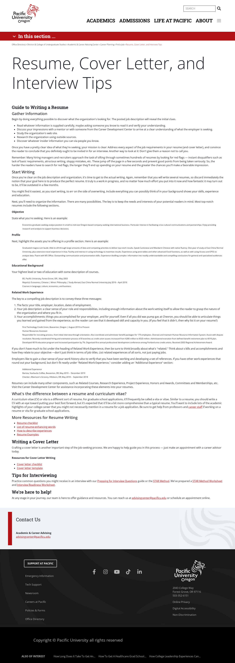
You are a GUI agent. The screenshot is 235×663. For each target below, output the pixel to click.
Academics (100, 20)
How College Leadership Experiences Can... (175, 656)
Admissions (134, 20)
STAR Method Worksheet (207, 481)
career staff (195, 407)
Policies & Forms (35, 610)
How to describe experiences (34, 430)
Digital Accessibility (184, 608)
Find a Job (120, 44)
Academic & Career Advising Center (83, 44)
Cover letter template (30, 468)
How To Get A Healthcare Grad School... (122, 656)
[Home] (26, 13)
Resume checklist (27, 423)
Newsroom (32, 593)
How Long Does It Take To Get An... (74, 656)
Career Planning (107, 44)
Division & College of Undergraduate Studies (46, 44)
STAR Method (161, 481)
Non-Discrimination (184, 615)
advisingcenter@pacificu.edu (149, 498)
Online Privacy (181, 602)
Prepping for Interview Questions (117, 481)
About (204, 20)
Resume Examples (28, 434)
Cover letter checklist (29, 464)
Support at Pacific (40, 563)
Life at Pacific (173, 20)
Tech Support (33, 584)
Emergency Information (39, 576)
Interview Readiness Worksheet (36, 485)
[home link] (190, 570)
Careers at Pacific (35, 602)
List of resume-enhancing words (36, 427)
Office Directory (19, 44)
